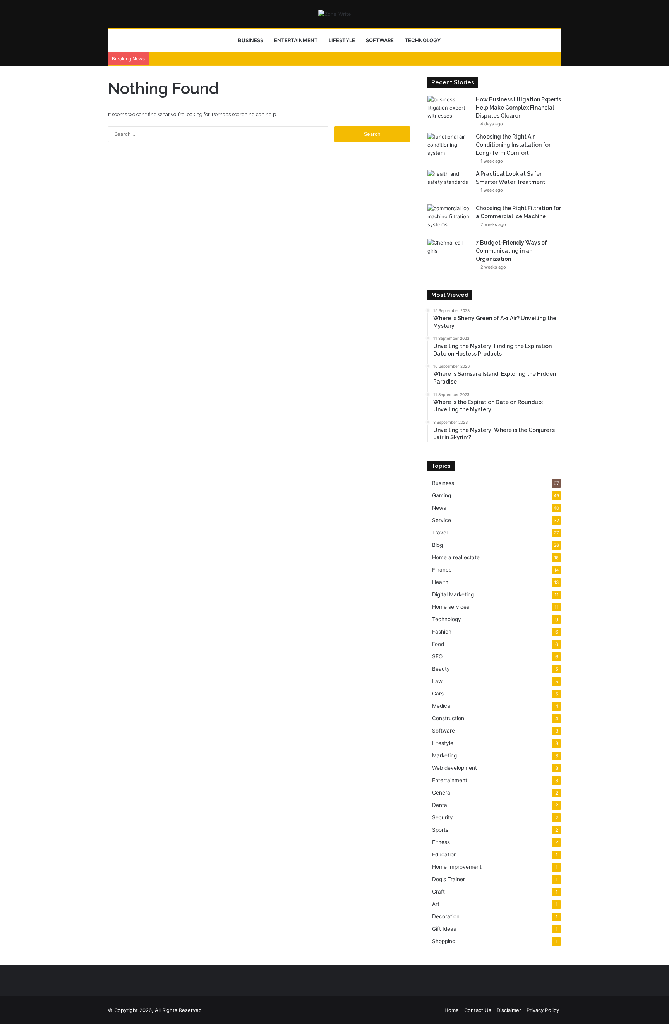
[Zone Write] (334, 14)
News (439, 508)
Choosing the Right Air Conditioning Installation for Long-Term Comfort (513, 145)
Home (451, 1010)
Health (440, 582)
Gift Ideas (444, 929)
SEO (437, 656)
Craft (438, 892)
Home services (450, 607)
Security (442, 817)
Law (437, 681)
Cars (438, 693)
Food (438, 644)
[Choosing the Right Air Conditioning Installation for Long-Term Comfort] (448, 147)
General (441, 792)
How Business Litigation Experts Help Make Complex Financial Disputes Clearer (518, 107)
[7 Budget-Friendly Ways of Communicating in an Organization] (448, 253)
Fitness (441, 842)
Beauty (441, 669)
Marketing (444, 755)
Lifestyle (342, 40)
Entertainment (296, 40)
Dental (440, 805)
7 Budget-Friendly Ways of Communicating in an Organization (511, 251)
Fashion (441, 631)
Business (250, 40)
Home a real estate (456, 557)
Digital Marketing (453, 594)
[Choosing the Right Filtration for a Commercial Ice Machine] (448, 218)
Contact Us (477, 1010)
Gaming (441, 495)
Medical (441, 706)
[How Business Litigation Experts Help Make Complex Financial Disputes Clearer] (448, 110)
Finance (442, 570)
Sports (440, 830)
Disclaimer (509, 1010)
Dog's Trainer (448, 879)
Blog (437, 545)
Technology (423, 40)
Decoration (446, 916)
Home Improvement (457, 867)
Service (441, 520)
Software (380, 40)
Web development (454, 768)
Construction (448, 718)
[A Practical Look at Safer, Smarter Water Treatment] (448, 184)
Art (435, 904)
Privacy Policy (543, 1010)
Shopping (443, 941)
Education (444, 854)
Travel (440, 532)
